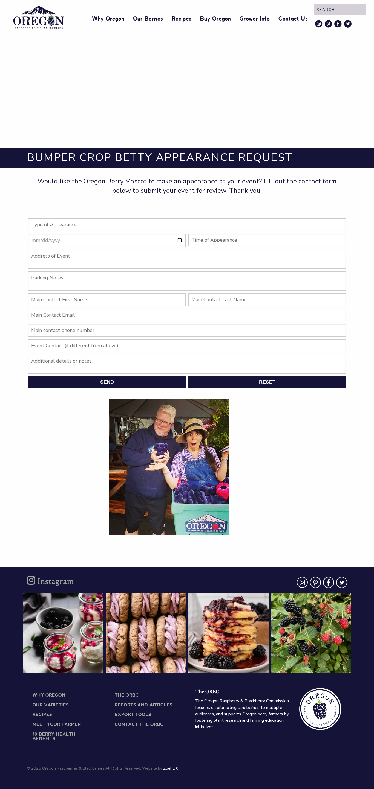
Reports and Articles (143, 705)
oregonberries (62, 600)
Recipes (181, 19)
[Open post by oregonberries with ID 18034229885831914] (311, 633)
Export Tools (133, 715)
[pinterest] (314, 583)
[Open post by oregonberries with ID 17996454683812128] (63, 633)
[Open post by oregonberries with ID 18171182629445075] (146, 633)
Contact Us (293, 19)
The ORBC (127, 695)
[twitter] (340, 583)
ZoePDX (170, 768)
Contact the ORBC (139, 725)
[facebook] (327, 583)
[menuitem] (108, 18)
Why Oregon (108, 19)
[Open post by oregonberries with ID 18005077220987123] (228, 633)
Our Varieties (51, 705)
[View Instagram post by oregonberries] (97, 666)
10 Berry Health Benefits (54, 736)
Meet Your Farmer (57, 725)
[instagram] (301, 583)
